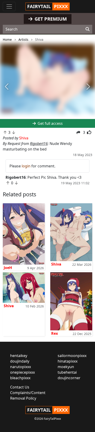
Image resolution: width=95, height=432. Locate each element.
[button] (7, 87)
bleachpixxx (20, 377)
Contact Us (19, 387)
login (26, 166)
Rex (54, 333)
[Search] (87, 29)
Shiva (56, 264)
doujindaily (19, 361)
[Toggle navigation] (9, 6)
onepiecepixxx (22, 372)
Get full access (50, 123)
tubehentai (67, 372)
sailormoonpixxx (72, 355)
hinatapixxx (67, 361)
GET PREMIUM (50, 19)
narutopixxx (20, 366)
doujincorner (69, 377)
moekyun (66, 366)
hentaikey (18, 355)
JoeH (8, 267)
